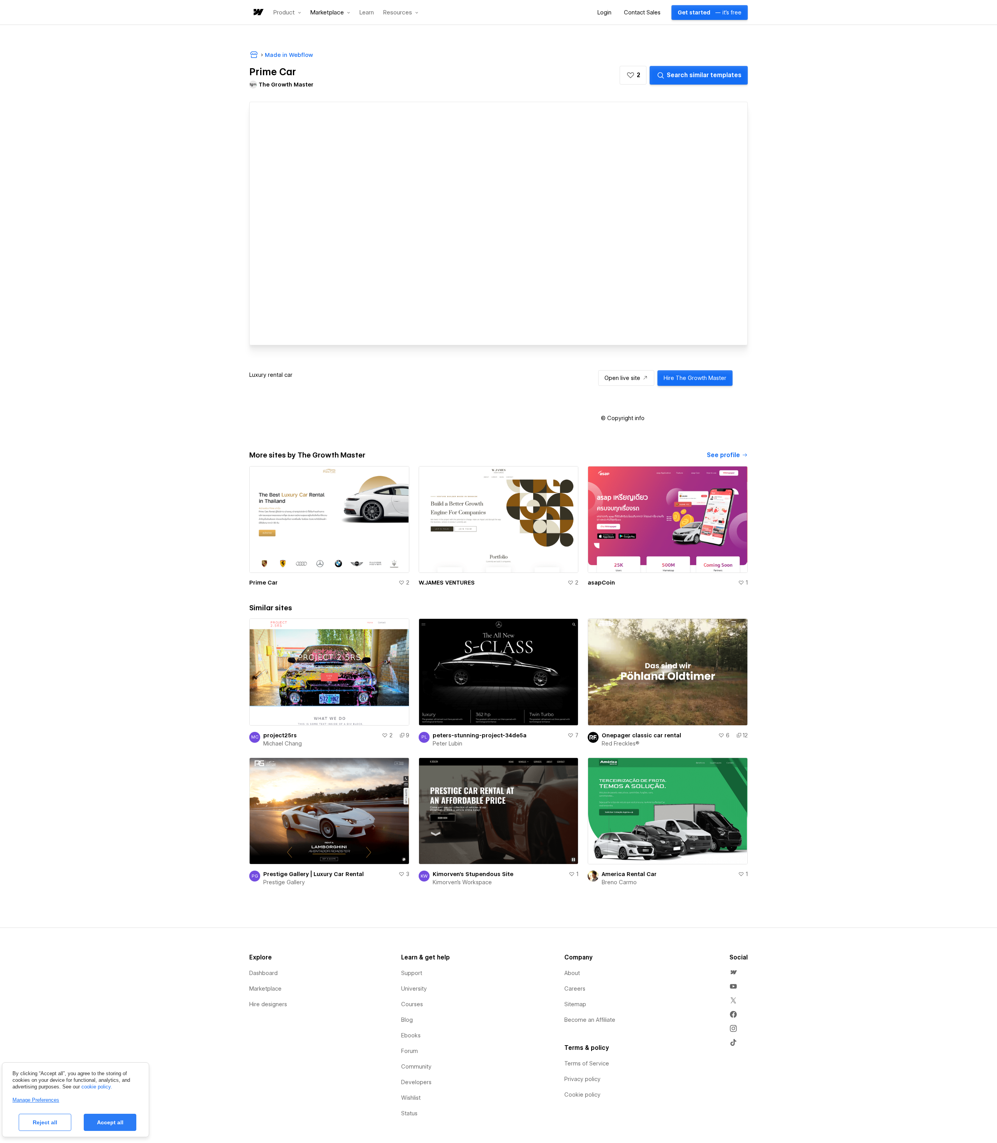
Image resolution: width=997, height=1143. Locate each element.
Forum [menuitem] (409, 1051)
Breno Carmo (619, 882)
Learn (366, 12)
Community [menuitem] (416, 1067)
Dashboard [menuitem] (263, 973)
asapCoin (601, 582)
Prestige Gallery (284, 882)
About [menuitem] (572, 973)
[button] (287, 12)
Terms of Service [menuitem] (586, 1063)
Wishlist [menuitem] (411, 1098)
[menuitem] (733, 972)
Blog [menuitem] (407, 1020)
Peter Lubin (447, 743)
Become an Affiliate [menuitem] (589, 1020)
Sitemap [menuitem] (575, 1004)
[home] (258, 12)
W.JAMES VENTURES (447, 582)
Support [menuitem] (411, 973)
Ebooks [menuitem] (411, 1035)
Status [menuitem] (409, 1113)
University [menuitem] (414, 989)
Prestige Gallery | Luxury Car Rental (313, 874)
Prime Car (263, 582)
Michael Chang (282, 743)
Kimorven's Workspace (462, 882)
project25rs (280, 735)
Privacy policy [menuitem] (582, 1079)
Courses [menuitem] (412, 1004)
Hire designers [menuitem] (268, 1004)
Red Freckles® (620, 743)
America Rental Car (629, 874)
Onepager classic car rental (641, 735)
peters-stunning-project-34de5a (480, 735)
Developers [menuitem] (416, 1082)
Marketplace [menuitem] (265, 989)
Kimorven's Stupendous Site (473, 874)
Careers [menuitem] (574, 989)
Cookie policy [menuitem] (582, 1095)
